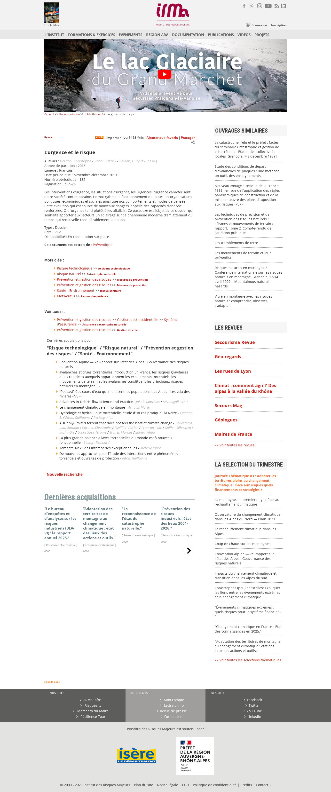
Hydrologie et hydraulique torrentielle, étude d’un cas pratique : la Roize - (119, 413)
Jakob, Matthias (148, 401)
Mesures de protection (132, 285)
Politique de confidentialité (214, 785)
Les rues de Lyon (233, 371)
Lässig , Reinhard (97, 442)
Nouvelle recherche (65, 474)
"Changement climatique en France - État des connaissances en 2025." (248, 629)
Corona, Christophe (96, 427)
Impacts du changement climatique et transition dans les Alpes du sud (245, 575)
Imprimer (113, 138)
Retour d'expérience (94, 296)
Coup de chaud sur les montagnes (242, 543)
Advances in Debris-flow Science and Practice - (97, 401)
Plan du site (143, 785)
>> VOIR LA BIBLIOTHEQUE (65, 614)
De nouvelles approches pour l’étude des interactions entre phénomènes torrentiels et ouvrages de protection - (118, 455)
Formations (173, 716)
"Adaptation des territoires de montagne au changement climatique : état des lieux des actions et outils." (248, 646)
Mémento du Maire (92, 711)
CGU (185, 785)
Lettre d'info (173, 705)
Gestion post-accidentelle (137, 319)
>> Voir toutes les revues (234, 445)
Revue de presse (173, 711)
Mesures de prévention (132, 279)
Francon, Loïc (152, 427)
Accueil (49, 114)
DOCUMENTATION (188, 34)
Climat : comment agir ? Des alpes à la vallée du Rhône (245, 388)
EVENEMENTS (130, 34)
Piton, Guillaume (77, 417)
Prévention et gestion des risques (84, 279)
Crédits (246, 785)
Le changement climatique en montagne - (93, 407)
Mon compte (173, 699)
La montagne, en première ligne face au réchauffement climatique (247, 502)
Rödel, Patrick (105, 161)
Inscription (279, 25)
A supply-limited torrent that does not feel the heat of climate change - (117, 423)
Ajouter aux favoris (162, 138)
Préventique (102, 244)
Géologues (226, 420)
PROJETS (261, 34)
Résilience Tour (92, 716)
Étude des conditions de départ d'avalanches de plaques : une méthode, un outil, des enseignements (247, 171)
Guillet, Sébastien (178, 427)
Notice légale (167, 785)
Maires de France (233, 434)
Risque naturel (69, 273)
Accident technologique (114, 268)
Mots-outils (66, 296)
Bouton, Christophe (75, 161)
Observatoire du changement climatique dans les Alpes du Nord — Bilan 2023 (248, 516)
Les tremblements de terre (236, 242)
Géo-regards (228, 356)
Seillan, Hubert (131, 161)
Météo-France (150, 448)
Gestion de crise (127, 330)
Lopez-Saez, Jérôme (92, 432)
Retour (48, 137)
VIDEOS (244, 34)
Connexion (259, 25)
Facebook (254, 699)
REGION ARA (157, 34)
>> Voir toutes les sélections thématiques (248, 660)
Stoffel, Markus (121, 432)
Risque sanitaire (110, 291)
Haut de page (52, 682)
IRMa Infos (92, 699)
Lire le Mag (51, 25)
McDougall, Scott (175, 401)
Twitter (254, 705)
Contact (262, 785)
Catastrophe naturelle (102, 274)
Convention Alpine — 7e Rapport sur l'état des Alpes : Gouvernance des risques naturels (244, 558)
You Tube (254, 711)
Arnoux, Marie (139, 407)
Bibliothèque (93, 114)
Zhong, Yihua (145, 432)
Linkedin (254, 716)
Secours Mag (228, 405)
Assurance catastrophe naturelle (104, 324)
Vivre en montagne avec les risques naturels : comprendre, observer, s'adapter (243, 301)
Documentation (69, 114)
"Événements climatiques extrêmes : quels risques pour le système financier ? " (248, 612)
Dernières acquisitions (80, 497)
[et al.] (152, 161)
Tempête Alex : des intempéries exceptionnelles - (99, 448)
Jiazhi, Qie (66, 432)
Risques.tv (92, 705)
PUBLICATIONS (221, 34)
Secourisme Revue (235, 342)
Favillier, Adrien (126, 427)
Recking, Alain (104, 417)
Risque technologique (74, 268)
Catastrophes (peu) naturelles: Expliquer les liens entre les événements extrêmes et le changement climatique (247, 592)
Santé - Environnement (75, 290)
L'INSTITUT (54, 34)
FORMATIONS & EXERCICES (91, 34)
